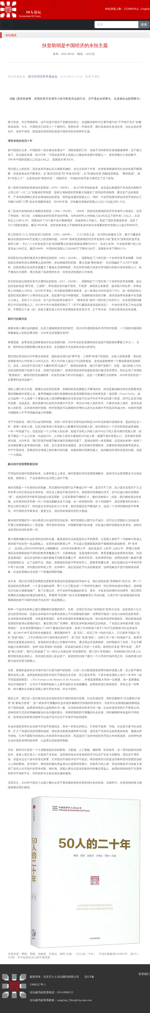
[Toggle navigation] (5, 25)
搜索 (144, 24)
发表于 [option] (92, 76)
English (145, 8)
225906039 (130, 8)
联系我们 (144, 974)
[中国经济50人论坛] (25, 9)
